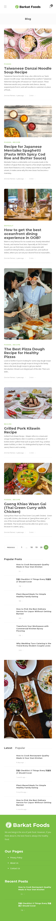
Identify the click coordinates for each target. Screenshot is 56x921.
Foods (7, 64)
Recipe (16, 142)
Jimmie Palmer (9, 95)
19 (36, 547)
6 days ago (20, 762)
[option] (28, 607)
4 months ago (21, 809)
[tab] (8, 748)
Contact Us (15, 868)
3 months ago (21, 792)
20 (41, 547)
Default (9, 226)
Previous (11, 547)
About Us (14, 863)
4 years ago (20, 95)
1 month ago (20, 777)
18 (31, 547)
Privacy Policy (16, 857)
